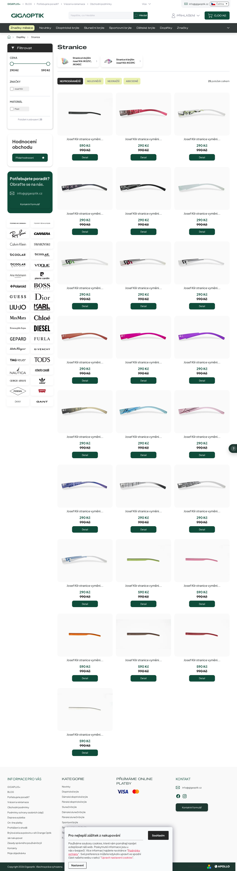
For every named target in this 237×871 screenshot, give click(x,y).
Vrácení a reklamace (74, 3)
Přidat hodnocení (25, 157)
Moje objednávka (16, 853)
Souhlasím (158, 835)
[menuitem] (22, 28)
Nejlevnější (94, 81)
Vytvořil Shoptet (196, 866)
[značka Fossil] (18, 391)
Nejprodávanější (70, 81)
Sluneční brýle (69, 806)
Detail (85, 157)
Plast (17, 109)
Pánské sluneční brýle (73, 817)
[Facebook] (178, 795)
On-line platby (15, 822)
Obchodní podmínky (101, 3)
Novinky (66, 786)
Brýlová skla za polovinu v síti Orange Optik (29, 832)
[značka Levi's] (42, 391)
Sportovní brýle (70, 822)
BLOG (28, 3)
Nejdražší (113, 81)
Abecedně (132, 81)
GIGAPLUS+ (13, 3)
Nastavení (77, 865)
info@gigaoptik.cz (29, 193)
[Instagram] (184, 795)
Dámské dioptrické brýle (75, 796)
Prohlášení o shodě (17, 827)
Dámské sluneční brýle (74, 812)
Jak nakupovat (14, 837)
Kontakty (12, 848)
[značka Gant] (42, 401)
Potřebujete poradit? (48, 3)
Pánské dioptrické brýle (74, 801)
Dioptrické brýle (70, 791)
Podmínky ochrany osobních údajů (25, 812)
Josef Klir (19, 89)
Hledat (143, 15)
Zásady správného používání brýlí (24, 842)
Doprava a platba (16, 817)
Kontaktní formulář (30, 204)
